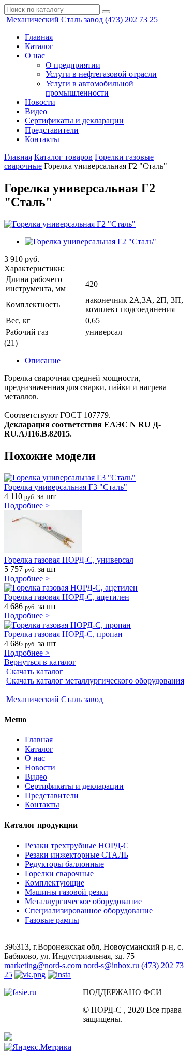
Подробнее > (27, 505)
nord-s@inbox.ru (111, 965)
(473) (131, 19)
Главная (39, 37)
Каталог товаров (63, 156)
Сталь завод (55, 19)
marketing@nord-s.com (42, 965)
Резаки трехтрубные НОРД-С (77, 845)
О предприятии (73, 64)
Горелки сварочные (59, 873)
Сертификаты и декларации (74, 120)
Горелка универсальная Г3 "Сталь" (65, 487)
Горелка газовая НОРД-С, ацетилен (66, 597)
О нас (35, 55)
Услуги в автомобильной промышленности (89, 88)
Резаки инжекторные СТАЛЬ (76, 854)
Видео (36, 111)
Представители (52, 130)
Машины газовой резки (66, 892)
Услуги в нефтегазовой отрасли (101, 74)
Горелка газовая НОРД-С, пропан (63, 634)
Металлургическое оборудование (83, 901)
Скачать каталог (34, 671)
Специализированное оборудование (89, 910)
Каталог (39, 46)
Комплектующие (54, 882)
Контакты (42, 139)
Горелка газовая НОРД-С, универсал (68, 559)
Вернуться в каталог (40, 662)
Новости (40, 102)
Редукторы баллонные (64, 864)
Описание (43, 360)
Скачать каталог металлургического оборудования (95, 680)
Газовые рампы (52, 919)
